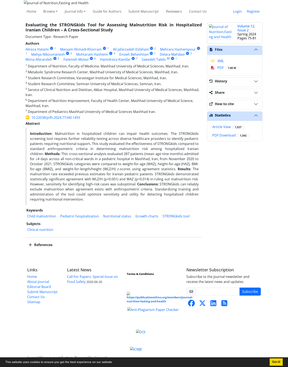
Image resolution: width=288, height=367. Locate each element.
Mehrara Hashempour (178, 49)
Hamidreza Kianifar (115, 59)
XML (220, 61)
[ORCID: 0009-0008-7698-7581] (111, 53)
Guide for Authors (107, 11)
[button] (114, 362)
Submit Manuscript (143, 11)
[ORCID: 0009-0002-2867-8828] (55, 58)
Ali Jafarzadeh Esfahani (131, 49)
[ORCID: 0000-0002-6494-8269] (151, 53)
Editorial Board (39, 286)
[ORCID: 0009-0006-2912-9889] (68, 53)
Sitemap (33, 302)
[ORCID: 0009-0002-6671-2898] (198, 48)
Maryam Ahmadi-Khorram (81, 49)
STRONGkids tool (176, 216)
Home (31, 11)
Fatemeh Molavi (76, 59)
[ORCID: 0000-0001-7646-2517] (173, 58)
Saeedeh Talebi (154, 59)
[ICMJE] (136, 349)
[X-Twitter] (202, 304)
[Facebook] (191, 304)
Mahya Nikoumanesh (48, 54)
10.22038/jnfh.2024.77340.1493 (55, 117)
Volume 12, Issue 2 (246, 28)
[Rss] (224, 304)
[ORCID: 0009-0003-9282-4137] (188, 53)
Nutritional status (117, 216)
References (42, 244)
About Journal (38, 281)
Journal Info (74, 11)
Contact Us (198, 11)
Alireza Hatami (37, 49)
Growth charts (146, 216)
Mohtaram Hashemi (92, 54)
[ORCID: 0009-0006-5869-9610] (91, 58)
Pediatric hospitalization (79, 216)
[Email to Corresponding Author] (168, 58)
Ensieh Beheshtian (134, 54)
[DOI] (140, 331)
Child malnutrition (41, 216)
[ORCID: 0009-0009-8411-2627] (133, 58)
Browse (49, 11)
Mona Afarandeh (39, 59)
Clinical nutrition (40, 229)
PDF (226, 67)
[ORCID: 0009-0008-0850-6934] (104, 48)
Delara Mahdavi (172, 54)
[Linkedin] (213, 304)
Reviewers (174, 11)
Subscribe (250, 291)
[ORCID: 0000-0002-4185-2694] (152, 48)
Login (237, 11)
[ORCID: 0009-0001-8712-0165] (52, 48)
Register (253, 11)
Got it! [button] (276, 361)
